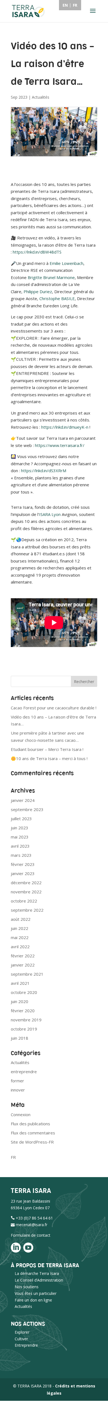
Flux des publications (30, 1123)
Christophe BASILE (57, 298)
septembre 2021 (27, 974)
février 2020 (23, 1010)
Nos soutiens (26, 1286)
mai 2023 (20, 837)
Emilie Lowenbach (66, 263)
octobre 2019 (24, 1029)
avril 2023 (20, 846)
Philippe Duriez (38, 291)
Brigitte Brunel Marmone (51, 277)
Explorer (22, 1332)
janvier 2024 (23, 800)
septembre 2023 (27, 809)
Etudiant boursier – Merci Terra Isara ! (47, 749)
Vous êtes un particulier (35, 1293)
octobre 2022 (24, 901)
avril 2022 (20, 946)
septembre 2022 (27, 910)
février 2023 (23, 864)
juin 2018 (19, 1038)
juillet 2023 (21, 818)
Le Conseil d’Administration (39, 1280)
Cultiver (21, 1338)
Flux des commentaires (33, 1133)
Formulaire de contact (30, 1235)
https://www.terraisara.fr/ (59, 445)
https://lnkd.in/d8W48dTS (37, 252)
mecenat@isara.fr (31, 1224)
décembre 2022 (26, 882)
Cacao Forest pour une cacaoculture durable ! (53, 707)
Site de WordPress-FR (32, 1142)
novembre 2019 (26, 1019)
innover (18, 1090)
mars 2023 (21, 855)
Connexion (20, 1114)
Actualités (40, 97)
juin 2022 (19, 928)
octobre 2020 (24, 992)
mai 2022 (20, 937)
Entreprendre (26, 1345)
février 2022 (23, 955)
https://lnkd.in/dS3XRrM (43, 470)
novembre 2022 (26, 891)
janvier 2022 (23, 965)
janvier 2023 (23, 873)
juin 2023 (19, 827)
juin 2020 (19, 1001)
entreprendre (24, 1071)
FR (13, 1157)
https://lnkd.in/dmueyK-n (64, 427)
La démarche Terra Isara (37, 1273)
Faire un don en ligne (33, 1300)
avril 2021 (20, 983)
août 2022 (20, 919)
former (17, 1080)
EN (65, 5)
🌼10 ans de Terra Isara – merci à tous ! (49, 758)
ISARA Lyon (50, 514)
